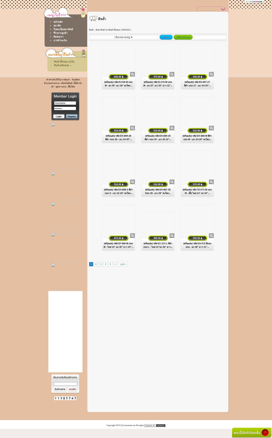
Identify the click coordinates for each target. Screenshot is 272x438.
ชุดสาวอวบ (60, 86)
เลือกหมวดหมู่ (123, 37)
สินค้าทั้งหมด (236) (64, 61)
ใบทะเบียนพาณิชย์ (63, 29)
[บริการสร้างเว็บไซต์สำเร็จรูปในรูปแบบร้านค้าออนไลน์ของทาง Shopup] (154, 425)
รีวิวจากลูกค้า (60, 33)
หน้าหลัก (58, 22)
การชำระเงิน (60, 40)
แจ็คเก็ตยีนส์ (66, 83)
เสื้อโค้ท (71, 86)
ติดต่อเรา (58, 36)
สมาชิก (57, 25)
